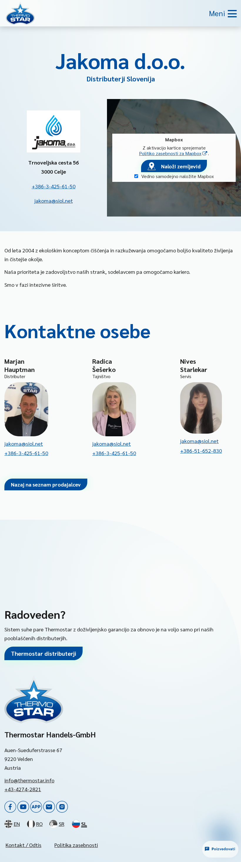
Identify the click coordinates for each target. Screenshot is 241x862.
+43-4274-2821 (22, 789)
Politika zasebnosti (76, 844)
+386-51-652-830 (201, 450)
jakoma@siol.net (53, 200)
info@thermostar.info (29, 780)
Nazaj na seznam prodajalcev (46, 484)
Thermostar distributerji (43, 653)
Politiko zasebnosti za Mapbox (173, 153)
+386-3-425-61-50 (54, 186)
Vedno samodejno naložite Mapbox (177, 176)
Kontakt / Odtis (23, 844)
